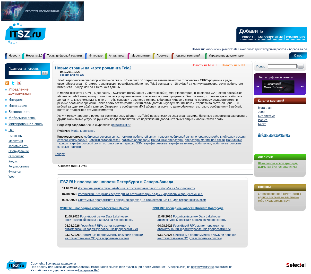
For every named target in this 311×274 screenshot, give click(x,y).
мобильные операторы (167, 140)
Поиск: (260, 66)
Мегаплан (265, 107)
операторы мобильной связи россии (220, 136)
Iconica (263, 120)
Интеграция (18, 106)
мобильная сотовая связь (101, 136)
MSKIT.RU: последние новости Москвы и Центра (94, 208)
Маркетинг (16, 141)
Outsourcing (17, 156)
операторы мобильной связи (205, 140)
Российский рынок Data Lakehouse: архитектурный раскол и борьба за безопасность (136, 188)
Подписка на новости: (24, 68)
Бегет (262, 124)
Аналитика (116, 55)
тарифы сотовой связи (86, 143)
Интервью (96, 55)
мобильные (220, 143)
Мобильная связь (22, 118)
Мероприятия (141, 55)
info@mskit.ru (121, 125)
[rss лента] (8, 83)
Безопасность (19, 112)
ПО (11, 130)
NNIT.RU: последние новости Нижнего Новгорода (188, 208)
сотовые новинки (69, 147)
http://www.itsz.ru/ (202, 267)
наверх (60, 154)
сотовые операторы (136, 140)
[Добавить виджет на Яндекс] (19, 83)
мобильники (203, 143)
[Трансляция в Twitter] (14, 83)
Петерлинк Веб (88, 270)
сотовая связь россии (72, 140)
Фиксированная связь (26, 124)
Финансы (15, 171)
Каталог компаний (187, 55)
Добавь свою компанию (274, 134)
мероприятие (270, 37)
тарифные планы (181, 143)
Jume (261, 112)
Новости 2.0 (34, 55)
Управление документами (226, 55)
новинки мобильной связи (138, 136)
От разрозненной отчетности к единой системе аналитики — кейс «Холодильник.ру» (279, 197)
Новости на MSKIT (204, 65)
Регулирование (19, 166)
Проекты (162, 55)
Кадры (13, 161)
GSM (139, 143)
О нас (298, 55)
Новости (14, 55)
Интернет (16, 99)
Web (12, 176)
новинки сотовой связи (104, 140)
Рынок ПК (15, 136)
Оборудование (19, 151)
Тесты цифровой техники (64, 55)
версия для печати (72, 74)
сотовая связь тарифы (118, 143)
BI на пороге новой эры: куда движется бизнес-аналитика (278, 165)
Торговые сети (18, 146)
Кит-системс (266, 116)
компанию (295, 37)
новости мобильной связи (176, 136)
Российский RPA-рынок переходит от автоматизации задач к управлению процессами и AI (140, 194)
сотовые (236, 143)
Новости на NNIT (233, 65)
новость (248, 37)
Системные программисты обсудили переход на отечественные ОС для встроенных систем (142, 200)
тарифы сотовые (155, 143)
